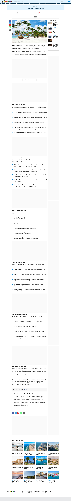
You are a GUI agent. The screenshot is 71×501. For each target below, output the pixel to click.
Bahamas (28, 117)
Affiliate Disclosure (31, 492)
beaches (37, 48)
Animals (2, 3)
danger (19, 336)
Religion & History (52, 3)
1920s (17, 223)
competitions (29, 227)
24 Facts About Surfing (17, 453)
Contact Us (51, 491)
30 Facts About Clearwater (15, 482)
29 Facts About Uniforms (55, 29)
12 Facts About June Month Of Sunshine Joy (55, 40)
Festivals (18, 237)
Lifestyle (46, 3)
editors (35, 400)
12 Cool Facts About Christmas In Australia (55, 24)
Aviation (6, 3)
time (36, 379)
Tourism (35, 16)
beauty (40, 264)
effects (31, 279)
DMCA (38, 492)
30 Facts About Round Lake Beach (29, 482)
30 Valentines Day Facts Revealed (55, 32)
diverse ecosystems (38, 159)
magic (20, 384)
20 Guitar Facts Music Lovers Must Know (55, 45)
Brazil (29, 112)
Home (34, 6)
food (23, 186)
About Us (23, 491)
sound (37, 368)
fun (34, 374)
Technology (62, 3)
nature (24, 54)
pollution (22, 290)
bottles (23, 331)
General (35, 3)
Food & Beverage (29, 3)
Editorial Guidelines (50, 12)
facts (38, 107)
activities (30, 212)
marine (34, 171)
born (29, 166)
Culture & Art (11, 3)
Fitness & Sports (22, 3)
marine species (18, 181)
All (69, 3)
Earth (36, 106)
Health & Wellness (40, 3)
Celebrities (17, 3)
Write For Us (24, 492)
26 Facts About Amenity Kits (55, 37)
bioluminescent (20, 134)
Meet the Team (37, 491)
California (22, 127)
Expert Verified (42, 12)
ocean (37, 124)
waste (41, 269)
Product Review (44, 491)
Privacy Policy (47, 492)
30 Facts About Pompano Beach (39, 468)
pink (29, 49)
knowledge (41, 378)
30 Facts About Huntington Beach (28, 454)
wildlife (25, 53)
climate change (40, 284)
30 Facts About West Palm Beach (52, 468)
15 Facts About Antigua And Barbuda (53, 482)
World (66, 3)
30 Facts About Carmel (41, 481)
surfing (20, 371)
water (28, 159)
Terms (42, 492)
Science (57, 3)
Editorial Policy (29, 491)
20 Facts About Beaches (17, 467)
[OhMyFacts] (7, 1)
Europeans (44, 217)
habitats (22, 373)
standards (16, 400)
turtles (40, 164)
